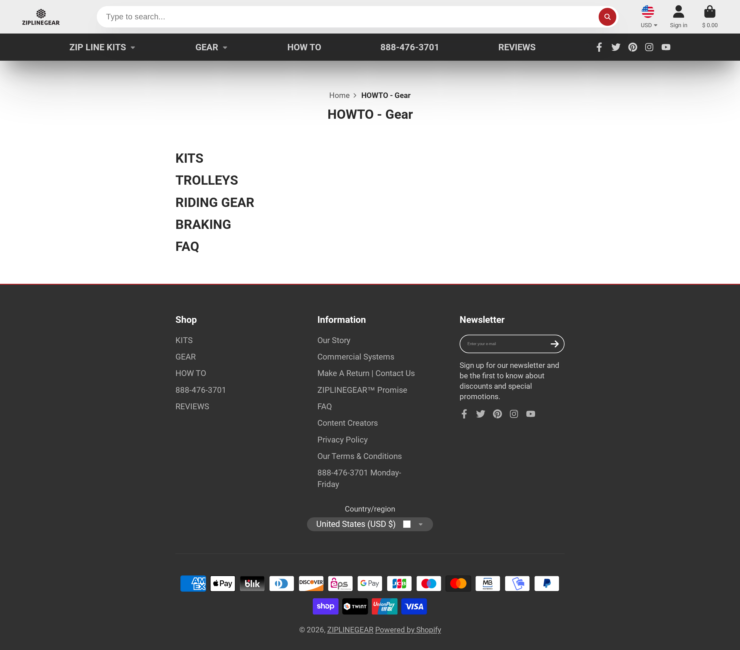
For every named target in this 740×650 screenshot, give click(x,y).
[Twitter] (616, 47)
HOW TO (304, 47)
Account (678, 16)
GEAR (206, 47)
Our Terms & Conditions (359, 456)
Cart (710, 16)
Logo (41, 17)
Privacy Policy (342, 440)
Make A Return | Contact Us (366, 373)
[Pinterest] (632, 47)
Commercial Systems (355, 357)
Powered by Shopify (408, 629)
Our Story (333, 340)
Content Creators (347, 423)
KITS (184, 340)
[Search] (607, 17)
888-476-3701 (409, 47)
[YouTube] (666, 47)
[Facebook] (599, 47)
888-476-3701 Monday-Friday (359, 478)
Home (339, 95)
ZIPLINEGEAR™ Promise (362, 390)
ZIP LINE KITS (97, 47)
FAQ (324, 406)
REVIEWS (517, 47)
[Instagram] (649, 47)
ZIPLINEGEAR (350, 629)
